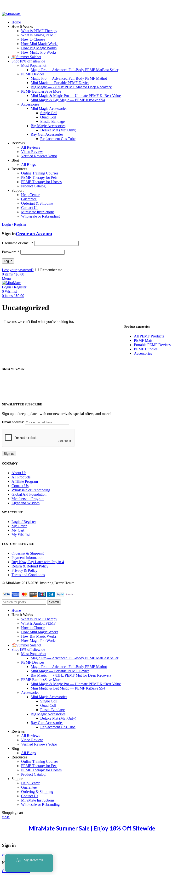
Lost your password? (18, 270)
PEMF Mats (143, 340)
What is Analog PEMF (38, 35)
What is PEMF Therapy (39, 31)
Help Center (30, 195)
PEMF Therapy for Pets (39, 177)
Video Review (32, 152)
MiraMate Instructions (37, 212)
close (6, 817)
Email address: (13, 422)
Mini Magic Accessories (49, 109)
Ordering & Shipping (37, 203)
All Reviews (30, 147)
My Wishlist (21, 535)
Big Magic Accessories (48, 126)
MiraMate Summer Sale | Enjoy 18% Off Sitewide (92, 828)
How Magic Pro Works (38, 52)
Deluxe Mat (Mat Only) (58, 130)
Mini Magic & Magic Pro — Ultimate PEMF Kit (76, 96)
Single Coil (48, 113)
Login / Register (24, 522)
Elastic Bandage (52, 121)
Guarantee (29, 199)
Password (10, 252)
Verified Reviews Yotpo (39, 156)
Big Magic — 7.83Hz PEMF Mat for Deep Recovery (71, 87)
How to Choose (33, 39)
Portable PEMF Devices (152, 345)
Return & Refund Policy (30, 566)
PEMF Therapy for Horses (41, 182)
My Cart (18, 530)
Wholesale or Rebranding (40, 216)
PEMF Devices (32, 74)
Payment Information (27, 557)
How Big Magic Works (39, 48)
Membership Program (28, 499)
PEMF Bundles (41, 91)
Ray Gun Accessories (47, 134)
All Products (21, 477)
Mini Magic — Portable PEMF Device (60, 83)
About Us (19, 473)
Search (54, 602)
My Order (19, 526)
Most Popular (33, 65)
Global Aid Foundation (29, 494)
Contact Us (29, 208)
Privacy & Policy (24, 570)
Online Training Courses (39, 173)
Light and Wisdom (26, 503)
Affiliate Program (25, 481)
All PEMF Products (149, 336)
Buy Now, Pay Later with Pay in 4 (38, 562)
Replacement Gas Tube (57, 139)
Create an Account (34, 233)
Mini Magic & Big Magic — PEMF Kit (68, 100)
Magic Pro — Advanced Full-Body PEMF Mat (74, 70)
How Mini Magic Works (39, 44)
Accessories (30, 104)
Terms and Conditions (28, 575)
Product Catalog (33, 186)
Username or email (17, 243)
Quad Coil (48, 117)
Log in (8, 261)
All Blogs (28, 165)
